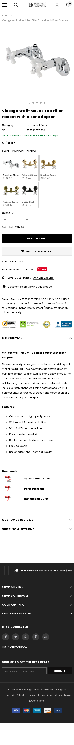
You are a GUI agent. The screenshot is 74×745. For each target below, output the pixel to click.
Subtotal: (7, 227)
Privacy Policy (37, 695)
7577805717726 (31, 299)
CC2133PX (21, 303)
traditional (60, 308)
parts (48, 308)
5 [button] (44, 103)
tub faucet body (11, 312)
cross (60, 303)
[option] (37, 61)
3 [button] (37, 103)
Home (5, 15)
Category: (8, 125)
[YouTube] (45, 636)
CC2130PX (48, 299)
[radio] (11, 168)
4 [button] (41, 103)
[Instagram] (25, 636)
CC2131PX (61, 299)
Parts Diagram (34, 488)
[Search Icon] (16, 5)
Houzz (29, 269)
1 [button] (29, 103)
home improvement (31, 308)
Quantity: (8, 213)
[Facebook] (5, 636)
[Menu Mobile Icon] (4, 5)
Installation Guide (36, 498)
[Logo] (37, 4)
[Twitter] (15, 636)
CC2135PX (35, 303)
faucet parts (9, 308)
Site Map (22, 695)
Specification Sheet (37, 478)
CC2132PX (7, 303)
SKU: (4, 130)
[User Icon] (57, 5)
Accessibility (54, 695)
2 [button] (33, 103)
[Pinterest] (35, 636)
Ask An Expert (43, 277)
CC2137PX (49, 303)
